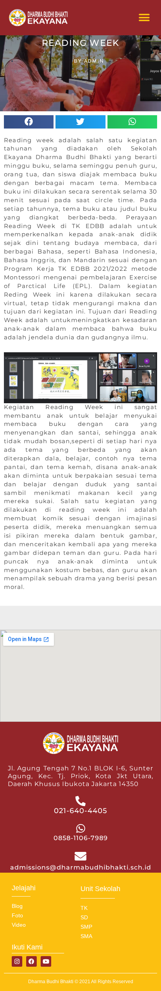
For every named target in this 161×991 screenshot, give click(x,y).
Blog (17, 906)
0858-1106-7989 (81, 838)
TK (84, 908)
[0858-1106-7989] (80, 828)
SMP (86, 927)
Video (19, 925)
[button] (144, 18)
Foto (17, 915)
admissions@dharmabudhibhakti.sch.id (80, 867)
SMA (86, 936)
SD (84, 917)
